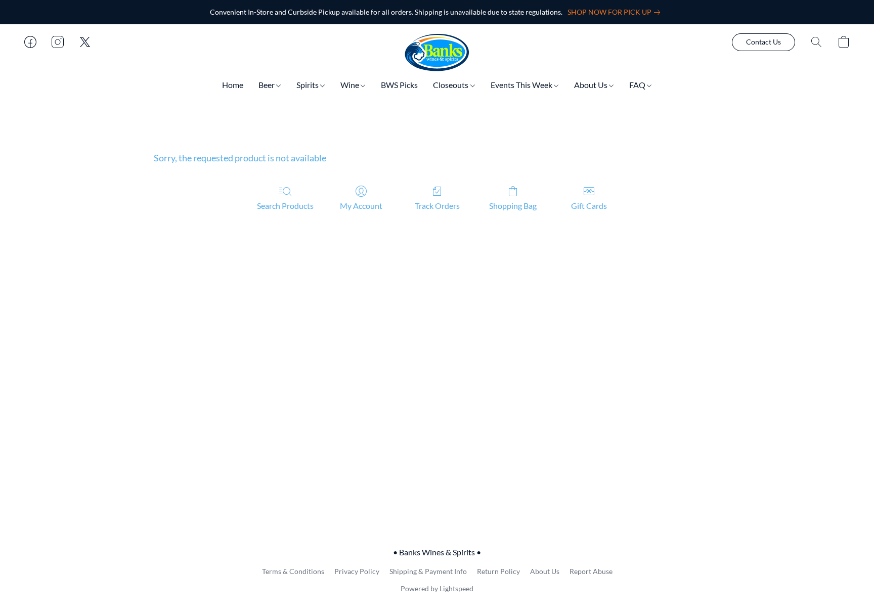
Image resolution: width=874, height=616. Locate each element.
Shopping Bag (513, 205)
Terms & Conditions (293, 571)
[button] (437, 52)
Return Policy (498, 571)
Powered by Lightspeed (437, 588)
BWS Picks (399, 85)
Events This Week (522, 85)
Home (232, 85)
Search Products (285, 205)
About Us (591, 85)
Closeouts (451, 85)
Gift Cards (589, 205)
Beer (267, 85)
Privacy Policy (356, 571)
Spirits (308, 85)
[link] (615, 12)
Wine (350, 85)
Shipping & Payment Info (428, 571)
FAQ (638, 85)
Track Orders (437, 205)
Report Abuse (591, 571)
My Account (361, 205)
